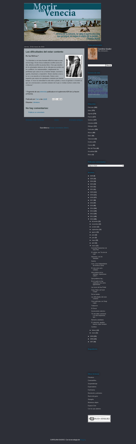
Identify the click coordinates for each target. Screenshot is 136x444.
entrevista (43, 92)
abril (93, 243)
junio (93, 237)
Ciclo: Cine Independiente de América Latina (99, 264)
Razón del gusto (93, 396)
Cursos (90, 145)
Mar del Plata (92, 148)
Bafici (89, 135)
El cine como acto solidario (96, 269)
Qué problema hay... (97, 278)
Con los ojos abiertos (94, 409)
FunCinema (91, 390)
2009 (92, 336)
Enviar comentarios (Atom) (59, 128)
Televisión (91, 139)
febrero (94, 330)
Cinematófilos (92, 380)
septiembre (95, 229)
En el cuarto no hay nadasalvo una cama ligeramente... (98, 282)
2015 (92, 205)
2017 (92, 200)
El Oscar (94, 308)
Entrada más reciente (35, 120)
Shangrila (91, 399)
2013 (92, 211)
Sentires (90, 120)
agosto (94, 232)
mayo (94, 240)
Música (90, 132)
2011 (92, 216)
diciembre (95, 221)
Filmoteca (91, 377)
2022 (92, 187)
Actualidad (91, 151)
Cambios (94, 327)
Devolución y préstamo (95, 393)
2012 (92, 213)
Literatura (36, 102)
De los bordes (95, 294)
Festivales (91, 129)
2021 (92, 189)
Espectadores (92, 387)
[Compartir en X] (57, 99)
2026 (92, 176)
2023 (92, 184)
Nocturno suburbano (97, 320)
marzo (94, 245)
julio (93, 235)
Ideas (89, 110)
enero (94, 333)
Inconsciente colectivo (98, 311)
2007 (92, 342)
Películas (91, 107)
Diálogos (90, 126)
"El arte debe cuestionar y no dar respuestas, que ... (98, 315)
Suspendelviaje (92, 383)
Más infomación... (103, 51)
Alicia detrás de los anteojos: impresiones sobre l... (98, 274)
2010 (92, 219)
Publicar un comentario (36, 112)
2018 (92, 197)
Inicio (56, 120)
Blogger (82, 440)
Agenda (90, 113)
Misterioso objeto (93, 402)
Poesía (90, 117)
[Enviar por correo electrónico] (53, 99)
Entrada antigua (76, 120)
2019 (92, 195)
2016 (92, 203)
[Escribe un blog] (55, 99)
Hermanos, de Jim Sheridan (97, 257)
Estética (90, 142)
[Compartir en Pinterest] (61, 99)
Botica (90, 154)
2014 (92, 208)
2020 (92, 192)
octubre (94, 227)
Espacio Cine (92, 405)
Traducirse (94, 305)
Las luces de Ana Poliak (98, 287)
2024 (92, 181)
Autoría (93, 261)
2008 (92, 339)
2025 (92, 178)
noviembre (95, 224)
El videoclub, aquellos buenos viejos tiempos (99, 323)
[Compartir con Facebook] (59, 99)
